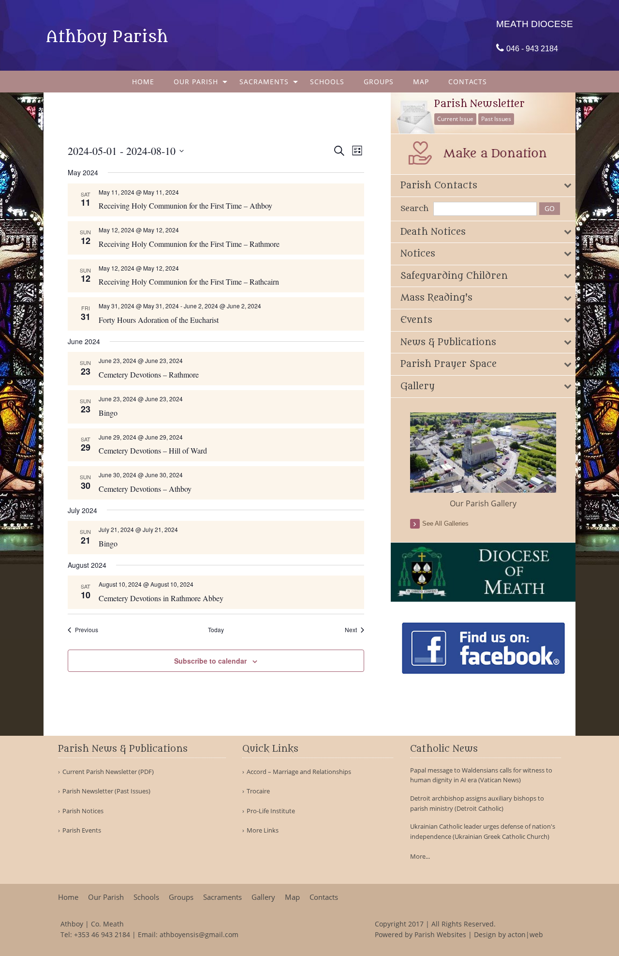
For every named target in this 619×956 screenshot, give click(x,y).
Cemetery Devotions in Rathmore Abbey (161, 598)
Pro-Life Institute (271, 811)
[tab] (483, 186)
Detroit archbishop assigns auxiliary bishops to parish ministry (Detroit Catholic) (477, 803)
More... (420, 856)
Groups (379, 81)
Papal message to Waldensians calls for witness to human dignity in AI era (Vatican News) (481, 775)
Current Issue (455, 119)
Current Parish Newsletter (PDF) (108, 772)
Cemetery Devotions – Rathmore (149, 374)
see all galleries (445, 523)
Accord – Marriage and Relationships (299, 772)
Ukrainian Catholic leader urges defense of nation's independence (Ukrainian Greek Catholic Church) (482, 831)
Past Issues (496, 119)
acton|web (525, 934)
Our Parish (196, 81)
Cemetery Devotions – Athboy (145, 489)
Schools (327, 81)
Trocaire (258, 791)
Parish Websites (440, 934)
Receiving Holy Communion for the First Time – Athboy (185, 205)
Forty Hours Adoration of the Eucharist (159, 320)
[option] (483, 460)
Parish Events (81, 830)
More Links (263, 830)
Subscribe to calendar (210, 661)
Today (216, 630)
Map (421, 81)
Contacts (467, 81)
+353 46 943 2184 (102, 934)
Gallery (263, 897)
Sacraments (264, 81)
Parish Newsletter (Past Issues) (106, 791)
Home (143, 81)
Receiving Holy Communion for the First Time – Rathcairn (189, 281)
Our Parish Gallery (483, 503)
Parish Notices (82, 811)
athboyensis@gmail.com (199, 934)
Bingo (108, 413)
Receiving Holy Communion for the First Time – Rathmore (189, 244)
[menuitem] (143, 81)
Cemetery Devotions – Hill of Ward (153, 450)
